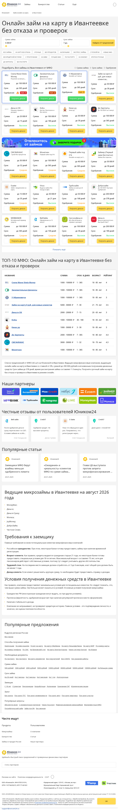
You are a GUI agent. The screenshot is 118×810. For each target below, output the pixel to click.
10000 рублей (53, 668)
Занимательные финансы (24, 290)
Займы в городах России (11, 742)
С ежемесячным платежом (29, 705)
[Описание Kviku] (35, 131)
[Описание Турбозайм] (64, 208)
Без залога (9, 695)
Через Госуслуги (48, 705)
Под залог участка (86, 695)
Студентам (16, 686)
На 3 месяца (30, 677)
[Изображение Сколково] (109, 785)
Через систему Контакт (78, 650)
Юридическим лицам (79, 686)
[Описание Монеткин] (35, 176)
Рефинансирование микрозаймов (69, 705)
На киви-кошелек (22, 646)
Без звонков (41, 708)
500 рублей (9, 668)
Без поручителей (53, 659)
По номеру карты (102, 646)
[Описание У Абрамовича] (64, 98)
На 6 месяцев (42, 677)
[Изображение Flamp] (91, 785)
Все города (9, 637)
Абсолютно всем (11, 705)
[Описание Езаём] (6, 208)
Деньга (10, 509)
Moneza (10, 517)
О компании (35, 731)
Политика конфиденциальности (30, 777)
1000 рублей (20, 668)
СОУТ (47, 777)
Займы (27, 4)
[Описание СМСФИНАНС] (6, 176)
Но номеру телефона (13, 650)
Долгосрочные (62, 677)
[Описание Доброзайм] (93, 208)
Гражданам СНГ (63, 686)
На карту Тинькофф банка (72, 646)
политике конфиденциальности (46, 803)
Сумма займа (82, 68)
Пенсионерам (27, 686)
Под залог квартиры (70, 695)
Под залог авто (54, 695)
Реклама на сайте (9, 777)
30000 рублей (65, 668)
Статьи (61, 4)
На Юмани (92, 650)
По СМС (25, 650)
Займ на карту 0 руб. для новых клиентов (32, 305)
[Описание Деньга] (93, 241)
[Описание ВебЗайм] (35, 241)
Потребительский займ (14, 708)
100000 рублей (90, 668)
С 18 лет (8, 686)
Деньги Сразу (13, 513)
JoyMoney (11, 521)
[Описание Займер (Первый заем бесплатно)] (93, 176)
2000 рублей (31, 668)
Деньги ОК (17, 312)
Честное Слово (13, 530)
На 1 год (52, 677)
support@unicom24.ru (10, 808)
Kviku (14, 320)
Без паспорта (21, 659)
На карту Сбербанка (52, 646)
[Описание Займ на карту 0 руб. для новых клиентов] (93, 98)
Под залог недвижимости (37, 695)
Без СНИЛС (65, 659)
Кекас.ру (16, 327)
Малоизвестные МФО (92, 705)
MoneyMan (12, 505)
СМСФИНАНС (18, 342)
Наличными (9, 646)
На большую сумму (105, 668)
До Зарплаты (18, 335)
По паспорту (10, 659)
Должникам (51, 686)
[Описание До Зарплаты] (93, 131)
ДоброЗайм (12, 525)
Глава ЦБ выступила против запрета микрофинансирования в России (97, 468)
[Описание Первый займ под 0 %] (64, 176)
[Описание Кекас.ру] (64, 131)
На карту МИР (88, 646)
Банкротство (44, 4)
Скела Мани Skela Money (23, 282)
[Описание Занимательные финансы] (35, 98)
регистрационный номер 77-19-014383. (102, 794)
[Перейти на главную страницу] (11, 4)
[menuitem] (29, 5)
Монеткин (17, 350)
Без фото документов (36, 659)
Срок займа (97, 68)
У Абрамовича (19, 297)
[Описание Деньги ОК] (6, 131)
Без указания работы (79, 659)
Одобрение (111, 68)
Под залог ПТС (20, 695)
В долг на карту (37, 646)
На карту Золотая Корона (57, 650)
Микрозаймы (7, 731)
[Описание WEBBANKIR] (6, 241)
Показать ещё (59, 249)
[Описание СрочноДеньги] (64, 241)
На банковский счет (38, 650)
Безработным (40, 686)
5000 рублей (42, 668)
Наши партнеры (37, 742)
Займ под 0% (29, 708)
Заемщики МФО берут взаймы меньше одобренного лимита (17, 468)
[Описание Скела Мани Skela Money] (6, 98)
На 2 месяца (19, 677)
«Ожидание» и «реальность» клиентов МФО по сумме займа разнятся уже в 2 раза (57, 468)
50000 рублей (78, 668)
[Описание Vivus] (35, 208)
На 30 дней (9, 677)
